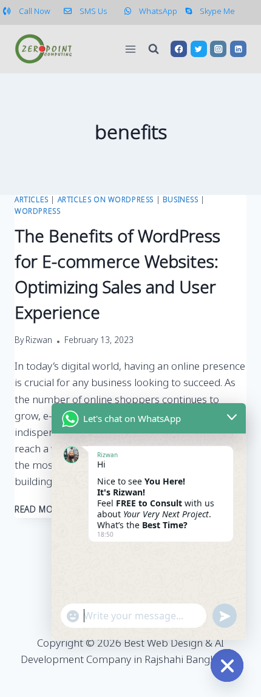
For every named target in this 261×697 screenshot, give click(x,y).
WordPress (37, 212)
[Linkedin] (238, 49)
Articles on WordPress (106, 200)
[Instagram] (218, 49)
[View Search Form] (153, 49)
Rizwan (38, 341)
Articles (32, 200)
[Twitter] (199, 49)
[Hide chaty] (227, 665)
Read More (45, 510)
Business (180, 200)
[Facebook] (179, 49)
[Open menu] (131, 48)
